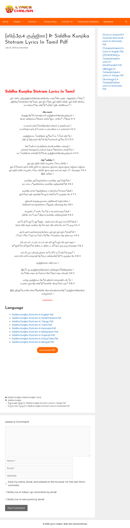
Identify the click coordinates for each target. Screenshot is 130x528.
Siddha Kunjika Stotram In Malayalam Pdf (35, 331)
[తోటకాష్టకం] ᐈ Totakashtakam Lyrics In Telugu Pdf (113, 72)
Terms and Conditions (88, 21)
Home (5, 21)
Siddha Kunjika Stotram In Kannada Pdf (34, 328)
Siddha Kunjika (14, 397)
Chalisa (16, 21)
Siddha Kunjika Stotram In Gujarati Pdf (33, 335)
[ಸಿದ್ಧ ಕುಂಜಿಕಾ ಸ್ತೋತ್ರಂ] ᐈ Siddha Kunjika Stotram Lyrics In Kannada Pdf (39, 406)
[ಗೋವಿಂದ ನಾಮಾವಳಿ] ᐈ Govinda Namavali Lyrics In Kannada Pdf (113, 39)
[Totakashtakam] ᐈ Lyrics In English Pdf (113, 50)
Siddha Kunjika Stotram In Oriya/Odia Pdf (35, 338)
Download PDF (47, 350)
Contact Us (67, 21)
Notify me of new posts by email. (25, 499)
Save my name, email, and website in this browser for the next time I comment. (46, 483)
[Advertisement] (47, 71)
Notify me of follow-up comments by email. (32, 492)
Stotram (32, 21)
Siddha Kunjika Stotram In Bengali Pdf (33, 342)
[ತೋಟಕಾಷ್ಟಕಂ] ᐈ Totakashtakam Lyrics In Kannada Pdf (112, 84)
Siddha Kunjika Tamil (31, 397)
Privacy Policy (50, 21)
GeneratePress (80, 524)
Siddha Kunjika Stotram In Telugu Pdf (32, 321)
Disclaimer (108, 21)
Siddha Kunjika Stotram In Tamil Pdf (32, 324)
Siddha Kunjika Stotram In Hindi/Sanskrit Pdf (36, 318)
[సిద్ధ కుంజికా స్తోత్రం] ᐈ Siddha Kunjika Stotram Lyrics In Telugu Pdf (37, 403)
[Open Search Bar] (126, 22)
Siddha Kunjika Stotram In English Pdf (32, 314)
